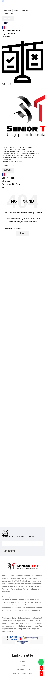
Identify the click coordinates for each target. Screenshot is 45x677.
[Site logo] (15, 4)
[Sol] (22, 642)
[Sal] (30, 638)
